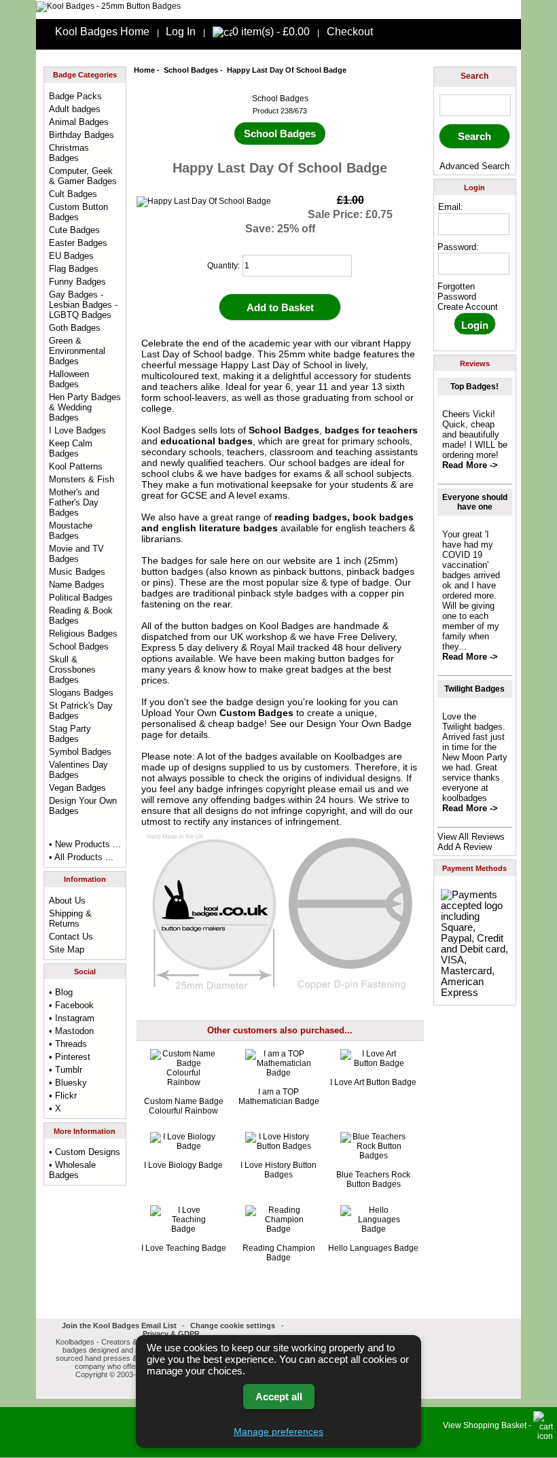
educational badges (206, 440)
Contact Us (71, 936)
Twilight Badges (474, 689)
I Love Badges (77, 430)
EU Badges (71, 256)
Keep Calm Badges (70, 448)
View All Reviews (471, 837)
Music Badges (77, 572)
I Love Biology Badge (183, 1165)
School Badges (191, 70)
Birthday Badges (81, 135)
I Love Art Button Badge (373, 1082)
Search (474, 76)
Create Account (467, 307)
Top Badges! (474, 386)
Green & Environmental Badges (77, 351)
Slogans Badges (81, 693)
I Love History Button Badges (278, 1169)
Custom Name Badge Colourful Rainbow (183, 1106)
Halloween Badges (69, 379)
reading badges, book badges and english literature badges (277, 522)
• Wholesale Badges (72, 1170)
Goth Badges (75, 328)
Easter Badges (78, 243)
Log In (181, 31)
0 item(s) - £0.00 (271, 31)
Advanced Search (474, 166)
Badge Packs (75, 96)
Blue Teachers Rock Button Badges (373, 1179)
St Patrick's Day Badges (81, 710)
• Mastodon (71, 1031)
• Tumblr (65, 1070)
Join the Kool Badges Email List (119, 1325)
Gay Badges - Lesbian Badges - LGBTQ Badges (83, 304)
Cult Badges (73, 194)
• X (55, 1108)
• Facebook (71, 1005)
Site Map (66, 949)
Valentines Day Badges (78, 770)
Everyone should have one (474, 502)
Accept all (278, 1396)
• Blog (61, 992)
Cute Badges (74, 230)
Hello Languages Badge (373, 1248)
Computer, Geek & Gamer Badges (83, 176)
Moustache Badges (70, 530)
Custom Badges (256, 712)
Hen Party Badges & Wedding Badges (85, 407)
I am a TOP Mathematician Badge (278, 1096)
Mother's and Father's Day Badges (74, 502)
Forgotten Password (456, 291)
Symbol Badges (80, 752)
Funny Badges (77, 282)
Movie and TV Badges (76, 554)
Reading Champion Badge (278, 1252)
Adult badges (75, 109)
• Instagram (71, 1018)
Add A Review (464, 847)
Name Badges (77, 585)
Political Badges (81, 597)
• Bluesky (68, 1083)
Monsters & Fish (81, 479)
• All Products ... (81, 857)
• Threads (68, 1044)
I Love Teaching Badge (183, 1248)
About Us (67, 900)
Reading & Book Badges (81, 615)
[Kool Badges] (108, 6)
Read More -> (470, 465)
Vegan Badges (77, 788)
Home (144, 70)
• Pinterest (69, 1057)
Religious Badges (83, 633)
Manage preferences (278, 1431)
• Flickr (63, 1095)
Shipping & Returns (70, 918)
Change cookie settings (232, 1325)
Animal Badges (79, 122)
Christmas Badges (69, 153)
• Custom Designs (84, 1152)
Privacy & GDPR (171, 1334)
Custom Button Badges (78, 212)
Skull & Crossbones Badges (72, 669)
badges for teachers (371, 430)
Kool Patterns (76, 466)
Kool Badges (286, 625)
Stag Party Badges (70, 734)
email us (357, 788)
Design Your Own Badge (359, 723)
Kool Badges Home (102, 31)
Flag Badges (73, 269)
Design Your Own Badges (83, 806)
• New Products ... (85, 844)
